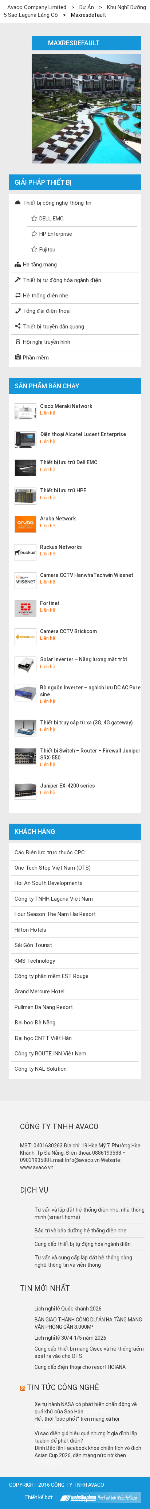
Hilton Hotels (30, 930)
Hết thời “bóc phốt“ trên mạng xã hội (77, 1419)
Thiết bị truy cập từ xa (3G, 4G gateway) (86, 722)
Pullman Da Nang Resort (44, 1007)
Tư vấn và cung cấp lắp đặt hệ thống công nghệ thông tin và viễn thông (83, 1261)
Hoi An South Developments (49, 883)
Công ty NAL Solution (41, 1069)
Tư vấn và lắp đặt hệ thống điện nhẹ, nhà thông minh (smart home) (90, 1213)
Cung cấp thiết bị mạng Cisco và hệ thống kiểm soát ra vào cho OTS (89, 1352)
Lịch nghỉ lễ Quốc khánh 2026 (68, 1309)
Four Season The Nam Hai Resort (55, 914)
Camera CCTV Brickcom (68, 631)
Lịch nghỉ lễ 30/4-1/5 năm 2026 (70, 1338)
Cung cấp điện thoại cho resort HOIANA (80, 1367)
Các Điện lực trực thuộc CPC (50, 852)
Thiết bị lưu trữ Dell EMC (68, 462)
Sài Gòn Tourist (33, 945)
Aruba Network (58, 518)
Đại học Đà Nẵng (35, 1022)
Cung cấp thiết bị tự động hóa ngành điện (83, 1244)
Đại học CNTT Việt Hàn (43, 1038)
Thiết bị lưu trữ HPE (63, 490)
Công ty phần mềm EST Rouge (51, 976)
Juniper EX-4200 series (67, 786)
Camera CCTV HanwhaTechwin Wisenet (86, 575)
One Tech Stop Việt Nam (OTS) (53, 868)
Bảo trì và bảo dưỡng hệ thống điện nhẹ (81, 1230)
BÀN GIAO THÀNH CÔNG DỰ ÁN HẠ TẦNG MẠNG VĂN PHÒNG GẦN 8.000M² (88, 1323)
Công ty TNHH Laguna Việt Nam (54, 899)
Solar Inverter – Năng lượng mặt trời (83, 659)
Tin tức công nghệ (63, 1387)
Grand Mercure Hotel (39, 991)
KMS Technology (35, 961)
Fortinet (50, 603)
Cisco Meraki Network (66, 406)
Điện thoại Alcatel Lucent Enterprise (83, 434)
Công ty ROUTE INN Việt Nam (50, 1053)
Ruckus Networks (61, 547)
